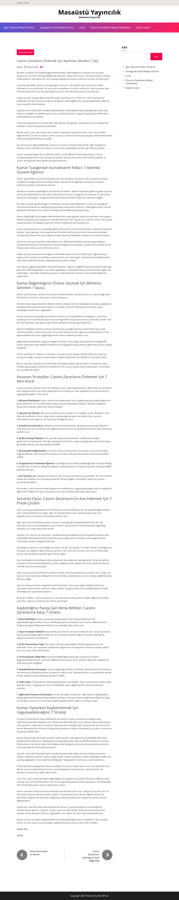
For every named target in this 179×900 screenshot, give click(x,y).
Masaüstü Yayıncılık (89, 12)
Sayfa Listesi (143, 27)
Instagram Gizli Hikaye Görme (57, 27)
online (20, 835)
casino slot (22, 829)
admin (19, 67)
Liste (82, 27)
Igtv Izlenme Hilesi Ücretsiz (19, 27)
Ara (124, 47)
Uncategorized (25, 52)
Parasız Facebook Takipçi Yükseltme (110, 27)
